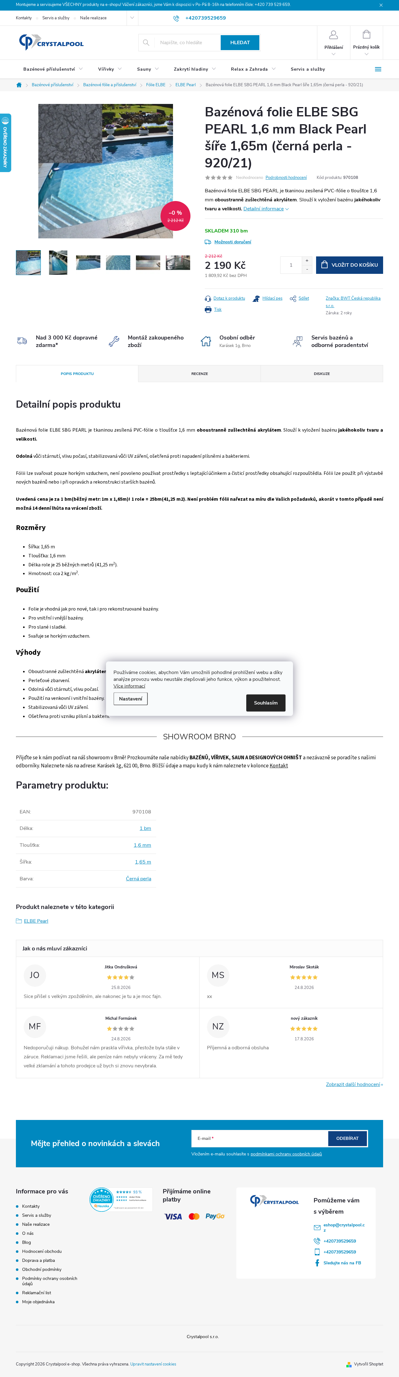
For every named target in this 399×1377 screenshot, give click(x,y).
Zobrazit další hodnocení (353, 1084)
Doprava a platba (38, 1260)
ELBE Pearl (36, 921)
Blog (26, 1242)
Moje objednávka (38, 1302)
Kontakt (279, 766)
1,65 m (143, 862)
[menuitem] (53, 69)
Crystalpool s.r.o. (203, 1337)
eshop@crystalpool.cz (344, 1227)
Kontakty (24, 18)
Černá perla (138, 878)
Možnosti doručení (232, 242)
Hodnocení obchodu (42, 1251)
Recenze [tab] (199, 373)
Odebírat (347, 1138)
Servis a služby (56, 18)
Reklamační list (36, 1293)
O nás (28, 1233)
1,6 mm (142, 845)
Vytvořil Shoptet (368, 1364)
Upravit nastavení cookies (153, 1364)
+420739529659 (340, 1241)
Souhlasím (266, 702)
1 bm (145, 828)
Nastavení (130, 698)
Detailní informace (263, 208)
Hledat (240, 42)
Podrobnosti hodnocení (286, 177)
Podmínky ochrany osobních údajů (49, 1281)
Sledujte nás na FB (342, 1263)
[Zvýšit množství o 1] (307, 261)
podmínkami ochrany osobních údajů (286, 1154)
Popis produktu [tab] (77, 373)
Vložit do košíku (355, 265)
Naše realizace (93, 18)
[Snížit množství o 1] (307, 269)
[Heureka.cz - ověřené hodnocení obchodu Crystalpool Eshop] (121, 1199)
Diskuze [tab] (322, 373)
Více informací (129, 685)
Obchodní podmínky (41, 1269)
